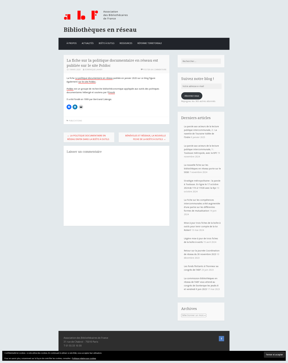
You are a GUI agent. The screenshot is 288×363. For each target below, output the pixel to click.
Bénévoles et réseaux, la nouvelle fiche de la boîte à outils (145, 137)
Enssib (111, 92)
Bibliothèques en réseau (100, 29)
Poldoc (70, 88)
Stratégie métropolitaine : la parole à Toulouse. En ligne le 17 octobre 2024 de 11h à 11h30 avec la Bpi (202, 184)
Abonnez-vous (191, 95)
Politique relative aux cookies (84, 358)
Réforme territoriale (149, 43)
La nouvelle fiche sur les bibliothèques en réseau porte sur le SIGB (202, 169)
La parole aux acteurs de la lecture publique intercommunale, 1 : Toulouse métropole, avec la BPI (201, 149)
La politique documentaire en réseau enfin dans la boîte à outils (88, 137)
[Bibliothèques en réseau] (96, 20)
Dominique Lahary (93, 69)
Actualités (88, 43)
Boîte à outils (106, 43)
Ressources (126, 43)
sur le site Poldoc (87, 81)
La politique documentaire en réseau (94, 78)
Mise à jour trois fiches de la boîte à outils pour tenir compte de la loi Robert (202, 226)
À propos (72, 43)
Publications (75, 121)
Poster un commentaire (154, 69)
